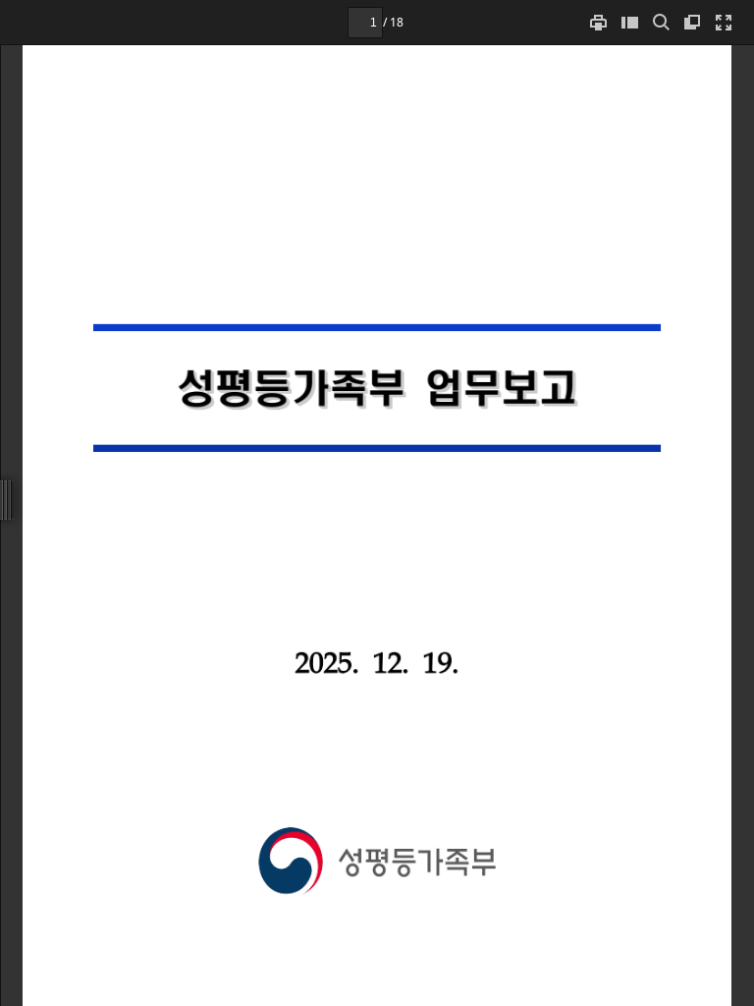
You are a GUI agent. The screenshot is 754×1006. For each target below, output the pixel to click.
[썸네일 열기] (629, 22)
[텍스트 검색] (660, 22)
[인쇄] (598, 22)
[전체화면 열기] (723, 22)
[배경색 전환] (692, 22)
